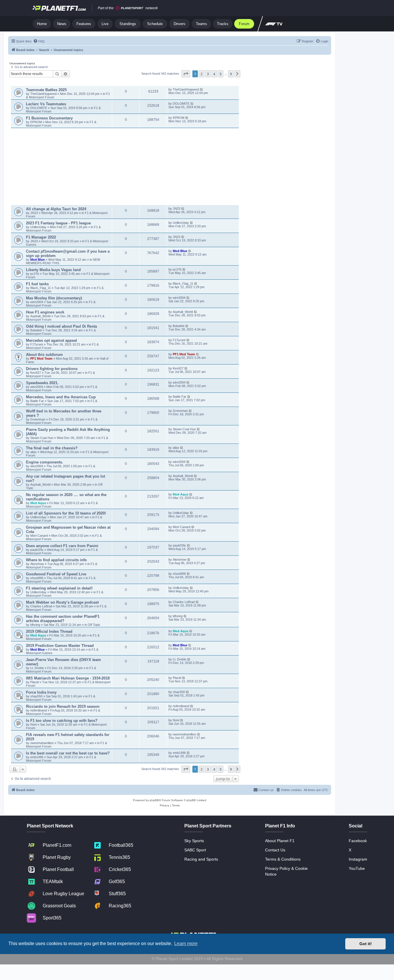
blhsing (35, 624)
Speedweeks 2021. (42, 383)
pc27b (34, 273)
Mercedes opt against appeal (51, 340)
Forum (244, 24)
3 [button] (208, 73)
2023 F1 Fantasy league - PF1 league (58, 223)
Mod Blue (38, 259)
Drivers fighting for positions (52, 369)
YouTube (357, 868)
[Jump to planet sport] (129, 8)
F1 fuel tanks (37, 284)
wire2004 (36, 302)
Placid (34, 682)
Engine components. (44, 462)
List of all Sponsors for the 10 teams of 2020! (66, 513)
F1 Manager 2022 (41, 237)
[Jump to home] (59, 8)
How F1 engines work (45, 312)
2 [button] (201, 73)
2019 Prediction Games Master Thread (60, 645)
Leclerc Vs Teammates (46, 104)
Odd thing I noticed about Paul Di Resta (61, 326)
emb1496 (36, 757)
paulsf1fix (37, 549)
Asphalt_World (40, 316)
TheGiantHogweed (43, 93)
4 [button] (214, 73)
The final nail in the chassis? (52, 448)
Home (42, 24)
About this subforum (44, 354)
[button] (185, 73)
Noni (33, 724)
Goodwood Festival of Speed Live (56, 574)
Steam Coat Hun (41, 438)
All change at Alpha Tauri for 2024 (56, 209)
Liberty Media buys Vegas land (53, 270)
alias (33, 452)
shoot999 (36, 578)
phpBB (154, 800)
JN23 (34, 213)
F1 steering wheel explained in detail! (59, 588)
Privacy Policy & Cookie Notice (286, 871)
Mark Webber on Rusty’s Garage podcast (62, 602)
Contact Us (275, 850)
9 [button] (231, 73)
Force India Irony (41, 692)
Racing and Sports (201, 859)
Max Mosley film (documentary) (54, 298)
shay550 (36, 696)
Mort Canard (39, 535)
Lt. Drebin (37, 668)
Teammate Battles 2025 (46, 90)
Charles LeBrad (41, 606)
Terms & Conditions (283, 859)
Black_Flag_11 (40, 288)
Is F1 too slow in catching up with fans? (61, 720)
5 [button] (220, 73)
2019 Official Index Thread (49, 631)
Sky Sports (194, 840)
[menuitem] (39, 41)
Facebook (358, 840)
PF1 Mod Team (41, 358)
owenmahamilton (42, 743)
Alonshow (37, 564)
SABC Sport (195, 850)
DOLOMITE (39, 108)
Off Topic (94, 624)
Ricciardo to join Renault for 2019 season (63, 706)
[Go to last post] (202, 89)
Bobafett (36, 330)
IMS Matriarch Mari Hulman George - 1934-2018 (68, 678)
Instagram (358, 859)
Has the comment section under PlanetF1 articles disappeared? (63, 618)
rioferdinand (38, 710)
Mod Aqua (38, 503)
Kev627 (36, 372)
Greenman (38, 419)
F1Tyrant (37, 344)
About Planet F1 (279, 840)
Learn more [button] (186, 943)
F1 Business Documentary (49, 118)
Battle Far (37, 401)
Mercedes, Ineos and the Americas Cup (61, 397)
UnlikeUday (38, 227)
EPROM (36, 122)
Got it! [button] (365, 943)
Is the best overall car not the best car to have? (68, 753)
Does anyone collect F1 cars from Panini (62, 546)
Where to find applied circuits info (56, 560)
